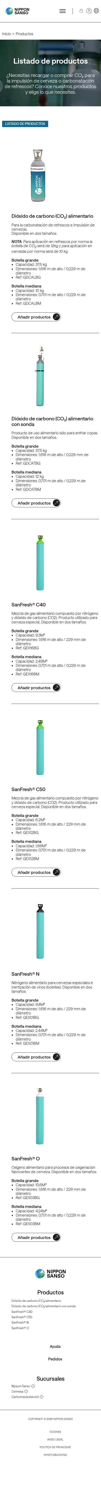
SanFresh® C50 (22, 1317)
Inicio (6, 33)
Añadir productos (34, 317)
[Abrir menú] (62, 11)
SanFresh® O (20, 1328)
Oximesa (17, 1391)
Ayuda (55, 1346)
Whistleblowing (55, 1454)
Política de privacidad (55, 1447)
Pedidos (55, 1359)
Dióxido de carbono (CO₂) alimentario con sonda (44, 1306)
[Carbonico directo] (17, 11)
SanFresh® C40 (22, 1311)
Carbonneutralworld (25, 1396)
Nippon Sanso (21, 1386)
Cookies (55, 1431)
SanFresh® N (20, 1322)
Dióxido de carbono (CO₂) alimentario (36, 1300)
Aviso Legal (55, 1439)
